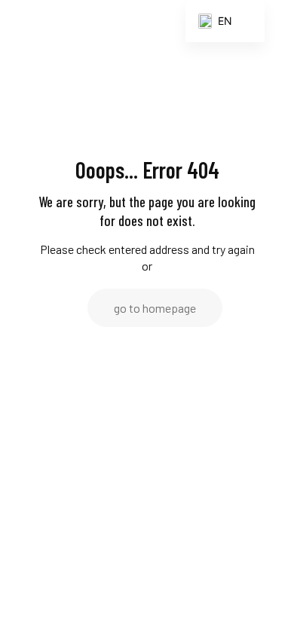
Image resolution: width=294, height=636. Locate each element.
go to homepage (155, 308)
